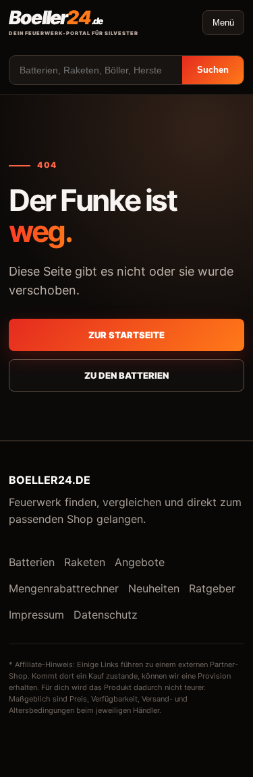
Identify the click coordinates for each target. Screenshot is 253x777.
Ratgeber (212, 588)
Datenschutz (106, 614)
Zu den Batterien (126, 375)
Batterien (32, 562)
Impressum (36, 614)
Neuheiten (153, 588)
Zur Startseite (126, 335)
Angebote (140, 562)
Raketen (84, 562)
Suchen (213, 70)
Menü (223, 23)
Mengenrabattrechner (64, 588)
